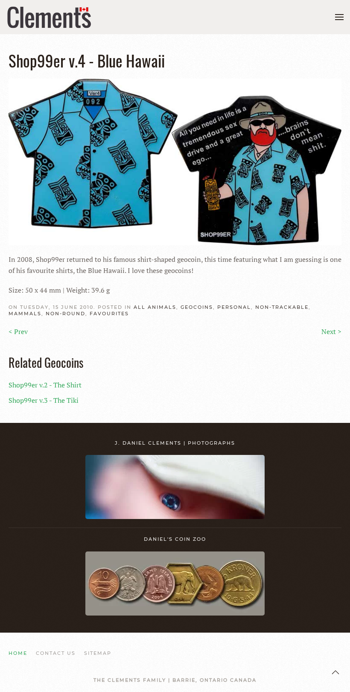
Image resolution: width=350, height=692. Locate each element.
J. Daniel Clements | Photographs (175, 443)
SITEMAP (97, 653)
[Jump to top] (335, 672)
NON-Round (65, 314)
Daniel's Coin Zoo (175, 539)
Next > (331, 331)
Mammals (25, 314)
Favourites (109, 314)
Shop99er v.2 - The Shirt (45, 385)
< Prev (18, 331)
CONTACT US (56, 653)
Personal (234, 307)
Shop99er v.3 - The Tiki (44, 400)
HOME (18, 653)
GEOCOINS (197, 307)
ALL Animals (155, 307)
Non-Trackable (282, 307)
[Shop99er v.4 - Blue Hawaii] (175, 161)
